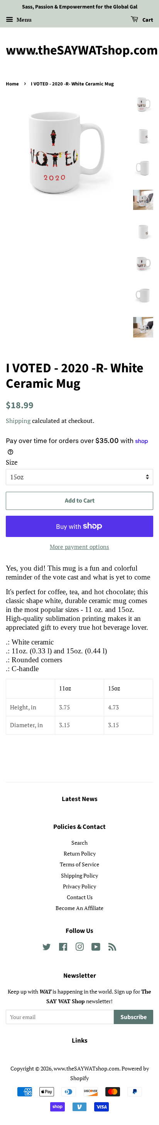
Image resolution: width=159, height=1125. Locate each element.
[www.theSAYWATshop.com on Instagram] (79, 948)
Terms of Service (79, 864)
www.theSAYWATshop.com (79, 51)
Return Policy (80, 853)
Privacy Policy (79, 886)
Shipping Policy (79, 875)
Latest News (80, 799)
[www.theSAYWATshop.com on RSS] (112, 948)
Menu (23, 19)
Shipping (18, 420)
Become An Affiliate (79, 908)
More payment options (79, 547)
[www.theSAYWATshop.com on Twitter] (46, 948)
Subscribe (133, 1017)
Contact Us (80, 897)
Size (12, 462)
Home (12, 83)
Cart (147, 20)
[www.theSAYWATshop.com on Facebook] (63, 948)
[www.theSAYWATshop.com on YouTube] (95, 948)
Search (79, 842)
